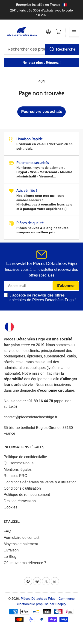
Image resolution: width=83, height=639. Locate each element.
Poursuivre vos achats (41, 111)
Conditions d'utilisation (22, 488)
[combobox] (42, 49)
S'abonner (65, 285)
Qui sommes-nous (18, 463)
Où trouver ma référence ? (25, 563)
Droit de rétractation (20, 501)
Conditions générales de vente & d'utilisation (40, 482)
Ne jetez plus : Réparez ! (42, 62)
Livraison (11, 550)
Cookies (10, 507)
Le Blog (10, 557)
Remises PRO (15, 476)
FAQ (7, 531)
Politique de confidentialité (25, 457)
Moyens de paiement (21, 544)
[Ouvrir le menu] (74, 32)
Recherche (65, 49)
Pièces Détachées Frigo (38, 598)
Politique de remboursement (27, 494)
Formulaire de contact (21, 537)
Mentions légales (18, 469)
